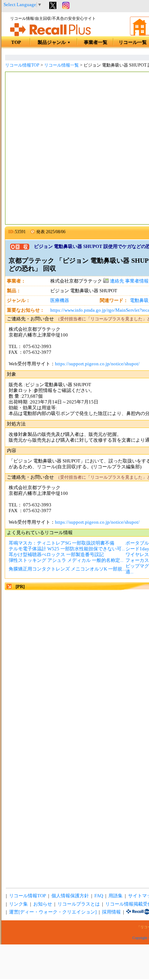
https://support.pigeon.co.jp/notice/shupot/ (97, 363)
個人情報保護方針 (70, 895)
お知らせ (42, 904)
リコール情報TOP (22, 65)
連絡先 (116, 281)
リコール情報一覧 (61, 65)
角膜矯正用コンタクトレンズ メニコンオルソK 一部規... (67, 569)
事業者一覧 (95, 42)
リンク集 (18, 904)
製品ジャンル (54, 42)
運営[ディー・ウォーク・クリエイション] (53, 912)
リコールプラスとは (79, 904)
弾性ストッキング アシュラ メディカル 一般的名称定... (66, 560)
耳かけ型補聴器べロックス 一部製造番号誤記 (56, 554)
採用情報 (111, 912)
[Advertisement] (74, 149)
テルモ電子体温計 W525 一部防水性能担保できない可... (67, 548)
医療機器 (59, 300)
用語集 (115, 895)
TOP (16, 42)
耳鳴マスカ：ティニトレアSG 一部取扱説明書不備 (61, 543)
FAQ (98, 895)
